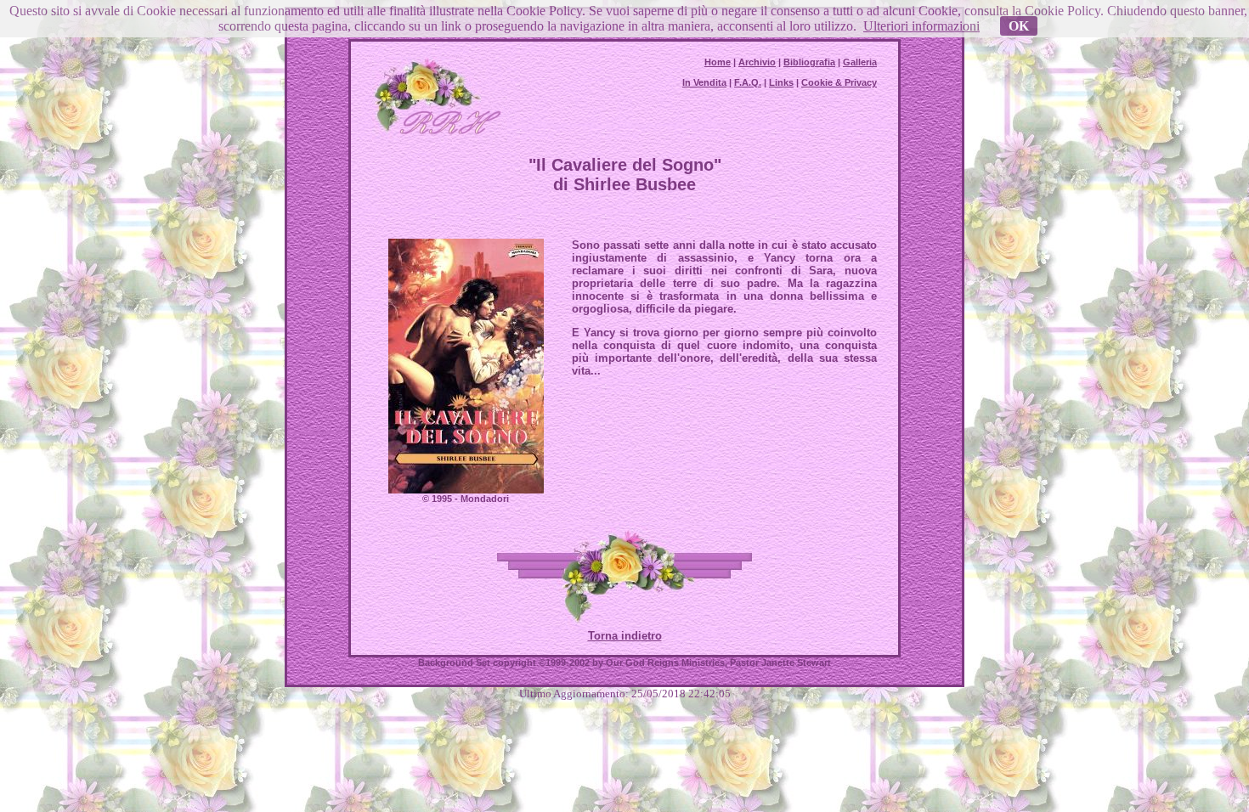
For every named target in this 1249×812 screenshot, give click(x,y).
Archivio (757, 62)
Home (717, 62)
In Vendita (704, 82)
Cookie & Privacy (839, 82)
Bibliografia (809, 62)
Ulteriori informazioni (921, 26)
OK (1019, 26)
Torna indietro (625, 635)
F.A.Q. (747, 82)
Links (781, 82)
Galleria (860, 62)
